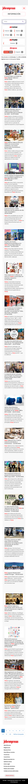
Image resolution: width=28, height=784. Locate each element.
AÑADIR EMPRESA (10, 775)
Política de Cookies (9, 768)
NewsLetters (7, 750)
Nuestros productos (9, 759)
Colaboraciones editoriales (11, 771)
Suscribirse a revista (9, 752)
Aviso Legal (7, 764)
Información (14, 14)
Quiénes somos (8, 761)
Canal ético (7, 757)
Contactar (6, 754)
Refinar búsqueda (18, 734)
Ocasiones (13, 43)
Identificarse (7, 745)
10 (10, 734)
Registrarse (7, 747)
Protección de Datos (9, 766)
